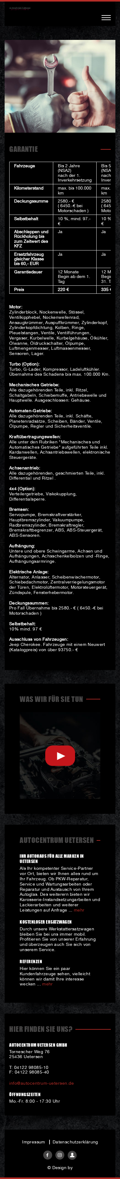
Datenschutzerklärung (75, 1141)
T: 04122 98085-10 (29, 1067)
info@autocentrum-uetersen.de (41, 1083)
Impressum (33, 1141)
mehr (79, 910)
